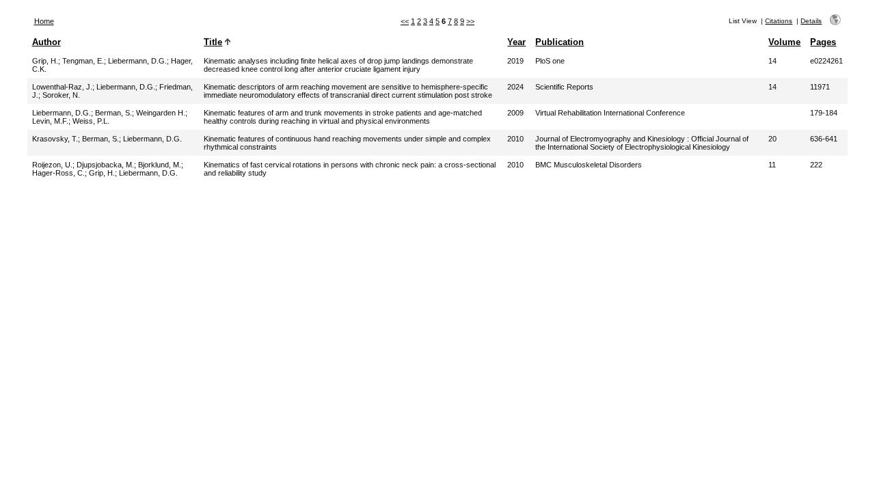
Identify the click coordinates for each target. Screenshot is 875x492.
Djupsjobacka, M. (105, 165)
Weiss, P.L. (90, 121)
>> (470, 21)
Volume (784, 42)
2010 (515, 139)
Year (516, 42)
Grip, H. (45, 61)
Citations (778, 21)
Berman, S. (113, 113)
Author (46, 42)
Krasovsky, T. (55, 139)
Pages (823, 42)
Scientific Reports (564, 87)
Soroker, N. (61, 95)
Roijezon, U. (52, 165)
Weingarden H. (160, 113)
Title (213, 42)
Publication (559, 42)
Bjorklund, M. (159, 165)
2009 (515, 113)
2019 (515, 61)
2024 (515, 87)
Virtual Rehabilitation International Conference (610, 113)
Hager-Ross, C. (58, 173)
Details (811, 21)
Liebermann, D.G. (137, 61)
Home (44, 21)
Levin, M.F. (50, 121)
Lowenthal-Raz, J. (62, 87)
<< (405, 21)
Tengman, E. (83, 61)
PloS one (550, 61)
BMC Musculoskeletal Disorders (588, 165)
